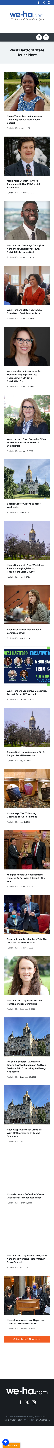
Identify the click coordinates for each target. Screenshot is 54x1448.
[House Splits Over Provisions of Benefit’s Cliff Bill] (27, 587)
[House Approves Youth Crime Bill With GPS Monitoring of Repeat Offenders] (27, 1087)
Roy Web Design (42, 1419)
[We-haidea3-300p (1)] (27, 12)
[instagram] (49, 2)
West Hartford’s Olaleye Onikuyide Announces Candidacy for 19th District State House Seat (25, 249)
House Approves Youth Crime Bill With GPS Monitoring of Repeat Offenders (24, 1133)
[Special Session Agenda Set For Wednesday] (27, 461)
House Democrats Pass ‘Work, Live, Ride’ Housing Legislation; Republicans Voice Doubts (25, 568)
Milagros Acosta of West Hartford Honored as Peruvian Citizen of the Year (26, 878)
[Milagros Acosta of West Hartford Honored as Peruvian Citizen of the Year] (27, 832)
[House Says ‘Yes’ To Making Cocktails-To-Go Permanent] (27, 770)
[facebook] (39, 2)
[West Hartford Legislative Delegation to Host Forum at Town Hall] (27, 648)
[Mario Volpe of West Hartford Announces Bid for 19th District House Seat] (27, 138)
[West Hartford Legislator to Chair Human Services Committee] (27, 958)
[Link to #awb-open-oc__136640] (46, 37)
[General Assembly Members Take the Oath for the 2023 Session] (27, 896)
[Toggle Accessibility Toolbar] (5, 1442)
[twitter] (44, 2)
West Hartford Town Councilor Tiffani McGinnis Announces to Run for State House (27, 442)
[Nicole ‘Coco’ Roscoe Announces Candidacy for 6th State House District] (27, 73)
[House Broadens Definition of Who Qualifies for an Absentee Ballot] (27, 1151)
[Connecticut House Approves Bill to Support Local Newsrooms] (27, 709)
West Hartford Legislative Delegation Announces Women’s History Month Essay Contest (27, 1259)
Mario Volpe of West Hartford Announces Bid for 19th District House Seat (23, 184)
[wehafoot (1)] (27, 1388)
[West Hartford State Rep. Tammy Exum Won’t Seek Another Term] (27, 267)
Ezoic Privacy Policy (13, 1419)
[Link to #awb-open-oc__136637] (39, 37)
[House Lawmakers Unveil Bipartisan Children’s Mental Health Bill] (27, 1277)
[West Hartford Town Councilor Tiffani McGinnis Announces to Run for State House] (27, 396)
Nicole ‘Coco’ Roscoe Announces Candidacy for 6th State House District (24, 119)
